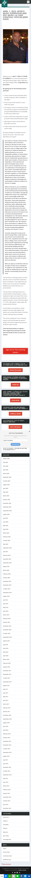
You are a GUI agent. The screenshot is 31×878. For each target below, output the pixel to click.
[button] (16, 433)
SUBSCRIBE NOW (15, 444)
